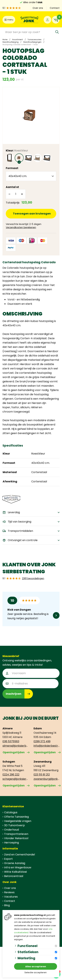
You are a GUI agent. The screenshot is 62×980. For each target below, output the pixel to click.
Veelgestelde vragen (17, 821)
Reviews (9, 892)
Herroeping (11, 842)
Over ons (38, 8)
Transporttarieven (16, 834)
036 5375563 (10, 741)
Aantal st (12, 187)
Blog (7, 905)
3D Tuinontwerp (14, 825)
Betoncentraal (13, 876)
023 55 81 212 (42, 774)
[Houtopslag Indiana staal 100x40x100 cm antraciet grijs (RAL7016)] (28, 158)
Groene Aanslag (14, 863)
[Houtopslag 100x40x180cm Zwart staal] (10, 158)
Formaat (12, 168)
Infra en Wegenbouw (17, 867)
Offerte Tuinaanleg (16, 817)
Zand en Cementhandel (19, 854)
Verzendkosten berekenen (21, 227)
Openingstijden (14, 752)
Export (8, 859)
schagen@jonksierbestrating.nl (15, 779)
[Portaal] (47, 20)
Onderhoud (11, 830)
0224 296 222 (10, 774)
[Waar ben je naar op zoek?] (57, 32)
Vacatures (11, 897)
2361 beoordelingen (33, 578)
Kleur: (17, 150)
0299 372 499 (42, 741)
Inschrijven (13, 694)
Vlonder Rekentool (16, 838)
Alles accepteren (35, 966)
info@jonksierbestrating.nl (47, 746)
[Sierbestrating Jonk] (29, 19)
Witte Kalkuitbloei (15, 872)
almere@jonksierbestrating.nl (15, 746)
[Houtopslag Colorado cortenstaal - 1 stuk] (19, 158)
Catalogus (10, 812)
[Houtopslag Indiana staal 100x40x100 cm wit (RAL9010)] (38, 158)
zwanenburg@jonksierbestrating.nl (47, 779)
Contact (55, 8)
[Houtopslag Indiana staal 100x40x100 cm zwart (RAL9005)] (47, 158)
